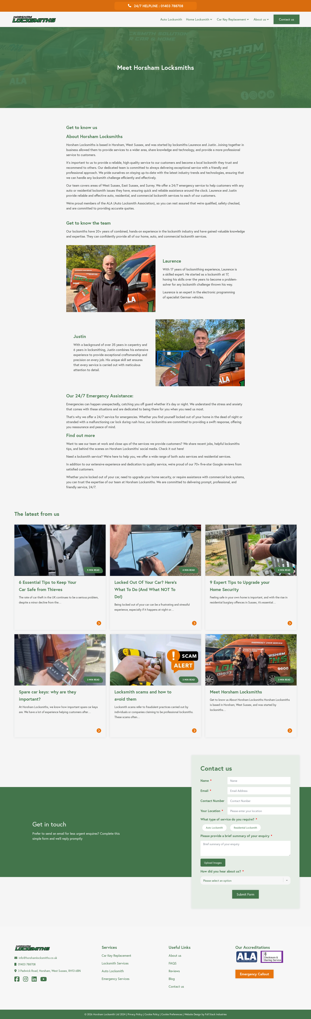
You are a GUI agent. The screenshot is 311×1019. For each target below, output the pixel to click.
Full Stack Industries (216, 1014)
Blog (172, 979)
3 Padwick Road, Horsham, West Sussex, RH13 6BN (49, 971)
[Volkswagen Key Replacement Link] (231, 16)
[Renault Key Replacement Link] (181, 16)
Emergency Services (115, 979)
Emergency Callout (254, 974)
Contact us (286, 19)
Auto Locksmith (171, 19)
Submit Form (245, 894)
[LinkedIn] (34, 980)
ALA (109, 203)
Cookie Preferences (171, 1014)
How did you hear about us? (220, 871)
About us (260, 19)
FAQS (173, 963)
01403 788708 (27, 964)
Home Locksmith (197, 19)
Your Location (210, 811)
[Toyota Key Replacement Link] (206, 16)
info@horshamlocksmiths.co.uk (38, 958)
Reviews (174, 971)
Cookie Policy (152, 1014)
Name (204, 781)
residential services (217, 456)
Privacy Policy (135, 1014)
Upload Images (213, 862)
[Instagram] (25, 980)
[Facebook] (16, 980)
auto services (188, 456)
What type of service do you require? (227, 819)
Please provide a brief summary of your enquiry (234, 836)
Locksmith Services (115, 963)
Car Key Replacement (231, 19)
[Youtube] (43, 980)
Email (204, 791)
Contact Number (212, 801)
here (180, 449)
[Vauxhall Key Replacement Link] (256, 16)
